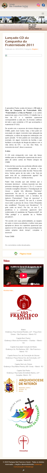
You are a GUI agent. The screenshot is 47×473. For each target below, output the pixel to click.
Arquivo (34, 49)
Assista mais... (8, 290)
